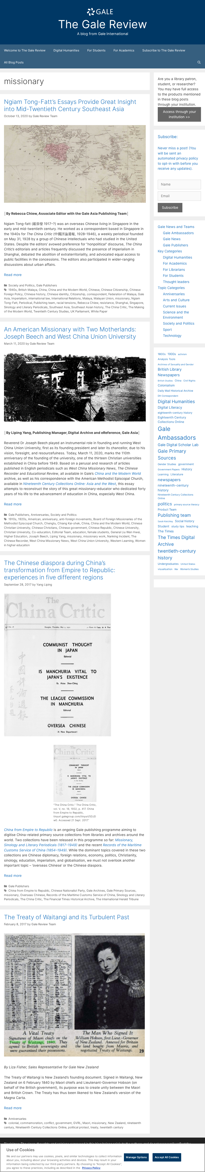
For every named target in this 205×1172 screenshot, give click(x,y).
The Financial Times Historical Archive (68, 899)
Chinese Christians (44, 527)
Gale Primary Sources (121, 890)
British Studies (165, 380)
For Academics (124, 50)
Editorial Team (61, 532)
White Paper (99, 311)
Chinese (93, 289)
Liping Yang (57, 536)
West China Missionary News (49, 540)
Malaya (87, 298)
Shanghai (121, 302)
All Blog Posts (14, 62)
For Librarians (174, 270)
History (187, 469)
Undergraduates (168, 563)
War (176, 569)
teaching (192, 526)
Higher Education (15, 536)
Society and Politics (21, 285)
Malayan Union (104, 298)
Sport (167, 330)
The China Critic (116, 307)
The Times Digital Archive (176, 541)
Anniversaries (40, 514)
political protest (78, 1127)
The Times (166, 531)
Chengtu (50, 523)
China (43, 289)
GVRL (77, 1123)
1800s (162, 354)
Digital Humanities (66, 50)
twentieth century (111, 1127)
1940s (12, 289)
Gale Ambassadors (178, 233)
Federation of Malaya (122, 294)
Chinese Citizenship (114, 289)
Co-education (41, 532)
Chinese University (126, 527)
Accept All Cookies (167, 1157)
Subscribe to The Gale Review (163, 50)
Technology (172, 336)
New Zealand (117, 1123)
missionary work (94, 536)
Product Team (167, 509)
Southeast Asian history (87, 307)
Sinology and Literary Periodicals (26, 307)
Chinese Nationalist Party (68, 890)
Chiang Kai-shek (68, 523)
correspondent (97, 294)
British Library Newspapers (170, 372)
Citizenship (77, 294)
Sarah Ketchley (165, 521)
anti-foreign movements (75, 519)
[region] (102, 1157)
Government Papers (169, 469)
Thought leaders (176, 282)
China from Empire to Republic (28, 890)
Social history (184, 521)
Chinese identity (58, 294)
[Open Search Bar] (199, 62)
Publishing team (44, 302)
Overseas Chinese (32, 895)
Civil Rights (189, 380)
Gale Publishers (46, 285)
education (79, 532)
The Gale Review (102, 24)
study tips (177, 526)
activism (182, 354)
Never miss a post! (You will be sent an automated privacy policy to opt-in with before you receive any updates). (178, 158)
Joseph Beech (38, 536)
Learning (163, 474)
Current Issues (174, 306)
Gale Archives (95, 890)
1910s (12, 519)
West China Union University (89, 540)
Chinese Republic (100, 527)
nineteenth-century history (173, 487)
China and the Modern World (67, 289)
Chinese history (34, 294)
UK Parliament (79, 311)
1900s (172, 354)
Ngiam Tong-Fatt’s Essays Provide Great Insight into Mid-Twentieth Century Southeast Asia (70, 105)
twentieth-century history (177, 554)
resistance (107, 302)
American (34, 519)
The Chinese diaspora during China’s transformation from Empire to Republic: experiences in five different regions (59, 570)
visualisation (165, 569)
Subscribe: (168, 136)
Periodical (25, 302)
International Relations (66, 298)
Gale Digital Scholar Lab (178, 445)
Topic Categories (171, 288)
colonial (13, 1123)
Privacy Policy (91, 1167)
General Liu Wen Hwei (125, 532)
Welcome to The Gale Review (24, 50)
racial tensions (66, 302)
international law (39, 298)
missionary (122, 298)
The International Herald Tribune (117, 899)
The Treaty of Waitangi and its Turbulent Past (66, 917)
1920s (22, 519)
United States (188, 564)
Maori (86, 1123)
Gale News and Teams (176, 227)
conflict (49, 1123)
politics (165, 503)
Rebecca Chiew (87, 302)
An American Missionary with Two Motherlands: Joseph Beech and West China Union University (70, 333)
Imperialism (19, 298)
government (63, 1123)
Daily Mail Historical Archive (175, 390)
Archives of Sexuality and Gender (176, 364)
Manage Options (136, 1157)
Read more (13, 275)
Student (163, 526)
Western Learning (122, 540)
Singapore (136, 302)
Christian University (17, 532)
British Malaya (27, 289)
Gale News (172, 239)
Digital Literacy (170, 407)
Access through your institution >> (179, 114)
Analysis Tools (166, 359)
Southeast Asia (59, 307)
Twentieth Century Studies (51, 311)
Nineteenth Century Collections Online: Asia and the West (69, 484)
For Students (96, 50)
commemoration (31, 1123)
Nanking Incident (118, 536)
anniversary (50, 519)
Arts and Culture (176, 300)
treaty (94, 1127)
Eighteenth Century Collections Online (172, 419)
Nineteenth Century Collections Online (41, 1127)
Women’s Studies (189, 569)
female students (98, 532)
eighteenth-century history (175, 412)
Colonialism (166, 385)
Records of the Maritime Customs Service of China (80, 895)
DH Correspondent (168, 395)
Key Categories (170, 251)
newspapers (169, 479)
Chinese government (73, 527)
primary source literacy (186, 504)
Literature (177, 474)
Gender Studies (167, 464)
